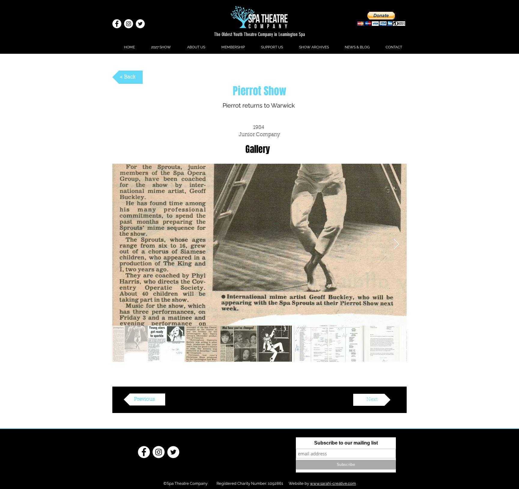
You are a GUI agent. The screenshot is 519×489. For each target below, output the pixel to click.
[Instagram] (128, 23)
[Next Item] (396, 245)
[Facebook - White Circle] (116, 23)
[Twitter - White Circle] (140, 23)
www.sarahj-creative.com (333, 483)
